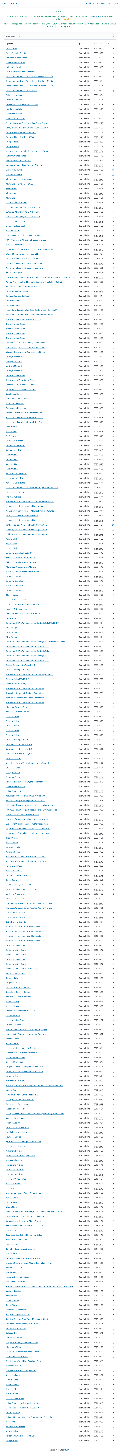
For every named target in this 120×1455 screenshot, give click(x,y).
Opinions (100, 3)
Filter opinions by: (13, 36)
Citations (90, 3)
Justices (109, 3)
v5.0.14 (67, 1450)
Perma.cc (97, 16)
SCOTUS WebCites (10, 3)
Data (116, 3)
